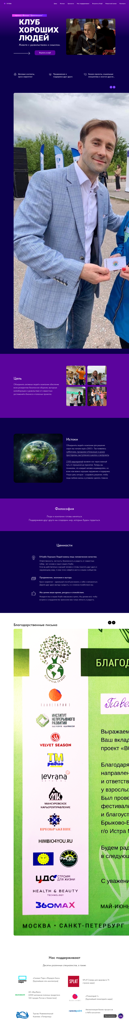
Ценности (71, 3)
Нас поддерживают (83, 3)
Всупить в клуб (45, 53)
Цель (55, 3)
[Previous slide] (111, 87)
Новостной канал (111, 3)
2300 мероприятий (74, 461)
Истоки (62, 3)
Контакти (122, 3)
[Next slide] (114, 87)
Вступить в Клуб (97, 3)
